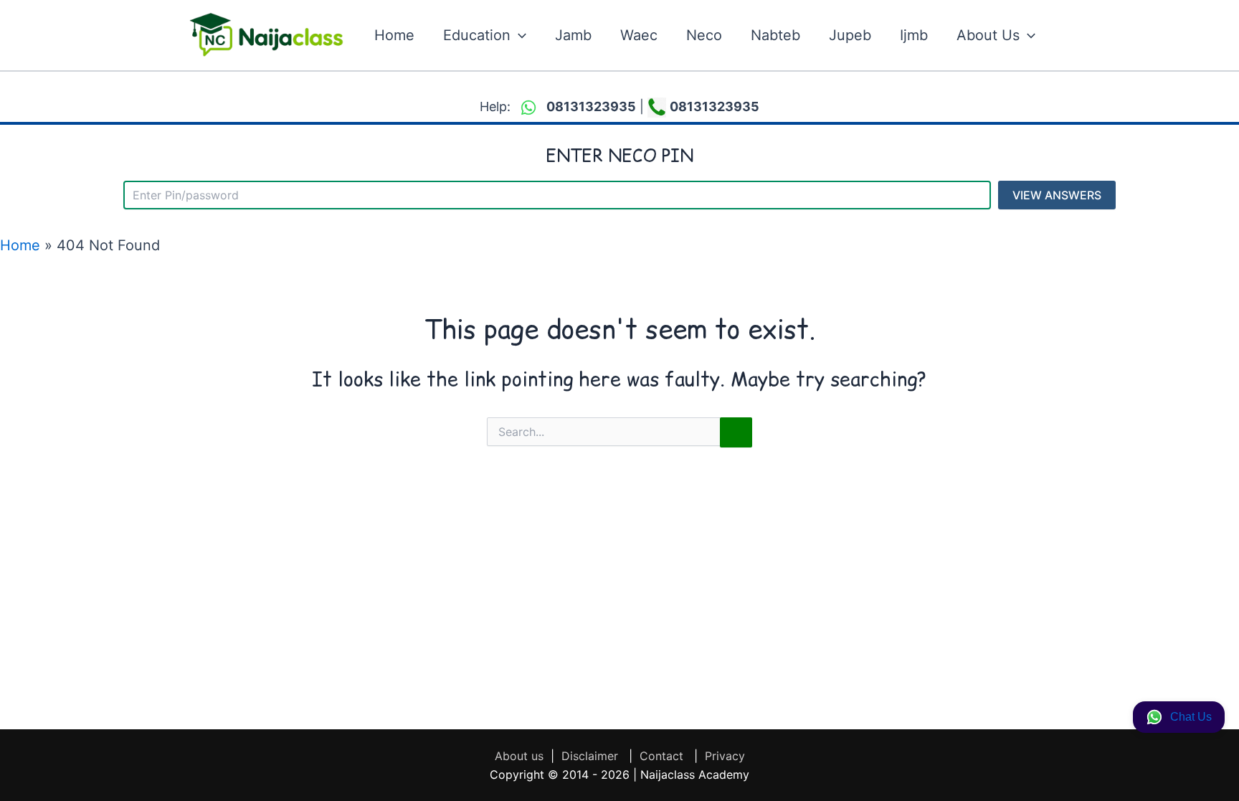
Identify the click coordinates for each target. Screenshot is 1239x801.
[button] (518, 35)
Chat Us (1191, 717)
